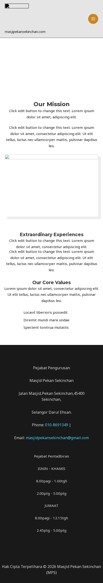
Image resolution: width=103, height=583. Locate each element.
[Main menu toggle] (93, 19)
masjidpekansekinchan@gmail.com (57, 437)
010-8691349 (57, 424)
